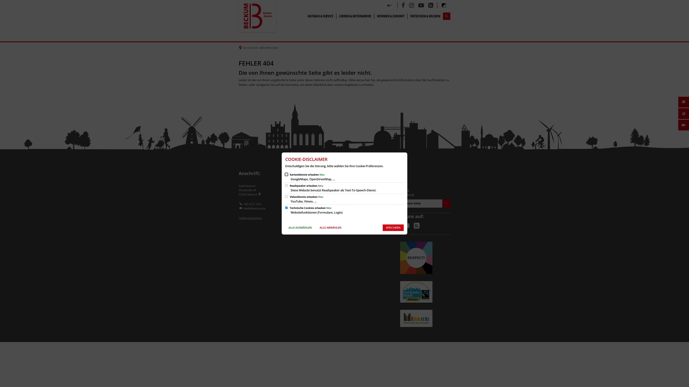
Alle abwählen (330, 227)
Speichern (393, 227)
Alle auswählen (300, 227)
